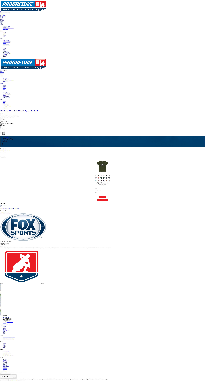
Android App (5, 55)
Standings (2, 20)
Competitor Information (7, 41)
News (1, 18)
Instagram (4, 33)
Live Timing (5, 361)
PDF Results (5, 364)
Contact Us (4, 56)
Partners (4, 49)
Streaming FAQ (5, 29)
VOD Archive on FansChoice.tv (8, 28)
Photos (4, 50)
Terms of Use (5, 369)
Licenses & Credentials (6, 42)
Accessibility (5, 367)
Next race (2, 11)
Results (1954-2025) (6, 330)
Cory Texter (7, 137)
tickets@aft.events (10, 322)
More (1, 46)
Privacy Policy (5, 368)
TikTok (4, 36)
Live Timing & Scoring (6, 53)
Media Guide (5, 365)
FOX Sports (2, 17)
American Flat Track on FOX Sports (9, 337)
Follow (1, 30)
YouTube (4, 35)
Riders (1, 22)
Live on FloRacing (3, 15)
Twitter (4, 34)
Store (1, 23)
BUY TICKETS (3, 205)
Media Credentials (6, 366)
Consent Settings (3, 370)
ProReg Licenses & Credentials (8, 355)
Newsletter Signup (6, 52)
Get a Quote (5, 359)
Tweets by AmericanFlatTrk (5, 150)
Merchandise (2, 14)
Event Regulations (6, 44)
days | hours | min (5, 12)
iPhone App (5, 54)
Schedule (2, 19)
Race (1, 38)
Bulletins (4, 43)
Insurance (2, 58)
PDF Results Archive (6, 97)
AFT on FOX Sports (6, 26)
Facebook (4, 32)
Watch (1, 24)
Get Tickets (2, 13)
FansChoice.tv (2, 16)
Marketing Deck (5, 51)
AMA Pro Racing (6, 40)
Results (1, 21)
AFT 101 (4, 48)
